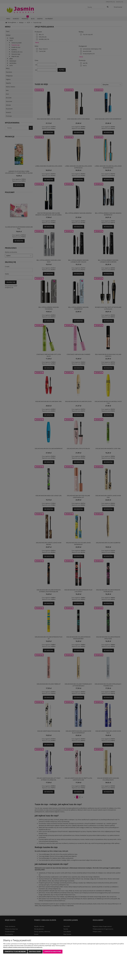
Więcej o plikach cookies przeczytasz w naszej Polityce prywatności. (22, 947)
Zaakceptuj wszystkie (52, 951)
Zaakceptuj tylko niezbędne (15, 951)
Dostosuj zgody (35, 951)
